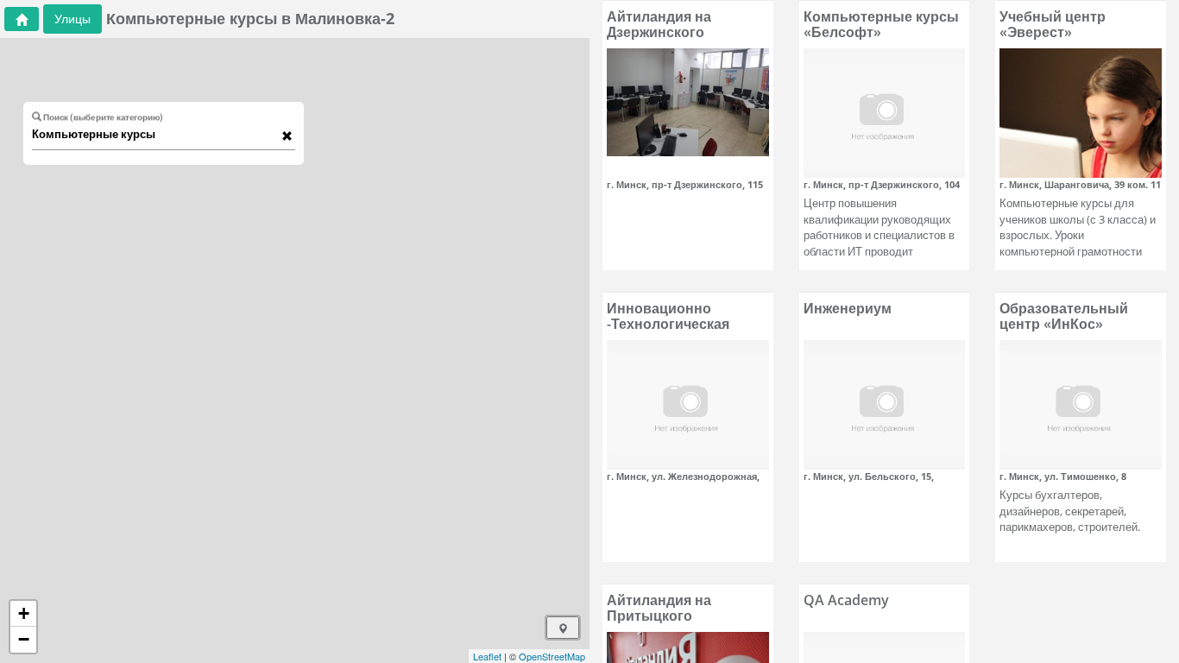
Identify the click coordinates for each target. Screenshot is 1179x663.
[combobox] (155, 134)
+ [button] (23, 613)
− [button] (23, 639)
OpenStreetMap (552, 656)
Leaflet (487, 656)
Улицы (72, 18)
